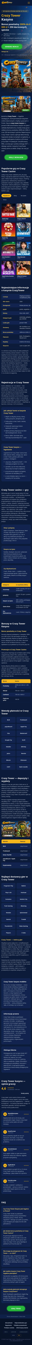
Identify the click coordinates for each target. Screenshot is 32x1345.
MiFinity (23, 747)
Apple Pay (24, 726)
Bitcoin (8, 760)
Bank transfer (23, 767)
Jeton (8, 753)
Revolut (23, 753)
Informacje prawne (22, 1328)
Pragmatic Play (8, 886)
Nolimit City (23, 899)
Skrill (23, 740)
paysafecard (8, 726)
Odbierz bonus (12, 47)
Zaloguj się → (5, 51)
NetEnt (23, 886)
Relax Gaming (23, 926)
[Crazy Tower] (7, 3)
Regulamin (8, 1325)
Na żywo (23, 195)
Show (4, 200)
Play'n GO (8, 892)
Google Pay (8, 740)
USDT (8, 767)
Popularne (6, 195)
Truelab (23, 919)
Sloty (15, 195)
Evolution (8, 899)
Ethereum (24, 760)
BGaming (23, 906)
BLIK (8, 720)
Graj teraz (16, 1308)
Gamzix (8, 919)
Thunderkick (8, 926)
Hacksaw (23, 892)
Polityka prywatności (20, 1325)
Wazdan (8, 912)
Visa (8, 733)
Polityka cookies (9, 1328)
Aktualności (8, 1323)
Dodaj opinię (25, 1093)
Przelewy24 (23, 720)
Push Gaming (8, 906)
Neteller (8, 747)
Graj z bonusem (16, 157)
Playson (8, 933)
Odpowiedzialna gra (21, 1323)
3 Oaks (24, 933)
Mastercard (23, 733)
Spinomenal (23, 912)
